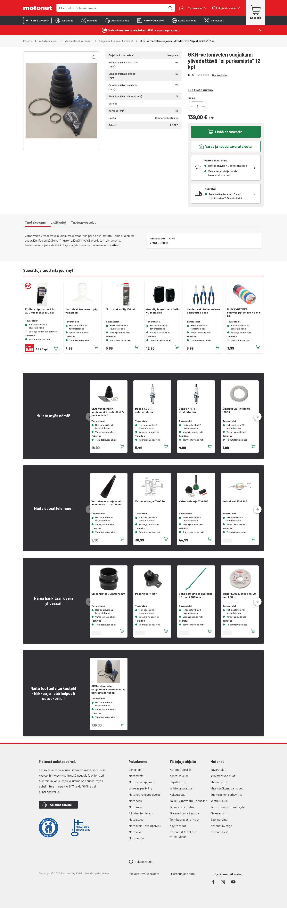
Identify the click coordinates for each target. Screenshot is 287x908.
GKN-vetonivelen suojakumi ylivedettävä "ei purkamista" (108, 412)
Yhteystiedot (218, 782)
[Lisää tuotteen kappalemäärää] (204, 106)
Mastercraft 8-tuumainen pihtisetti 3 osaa (203, 311)
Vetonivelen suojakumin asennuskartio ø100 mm (106, 503)
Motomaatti (136, 776)
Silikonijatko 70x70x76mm (108, 593)
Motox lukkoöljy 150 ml (120, 309)
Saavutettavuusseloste (144, 873)
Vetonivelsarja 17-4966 (193, 501)
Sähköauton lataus (141, 813)
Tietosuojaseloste (183, 873)
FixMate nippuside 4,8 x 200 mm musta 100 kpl (40, 311)
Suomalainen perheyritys (226, 794)
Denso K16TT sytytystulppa (188, 410)
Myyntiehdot (177, 782)
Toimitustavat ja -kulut (184, 819)
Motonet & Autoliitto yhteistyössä (182, 834)
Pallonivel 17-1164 (146, 593)
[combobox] (111, 8)
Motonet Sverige (221, 825)
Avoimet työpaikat (222, 776)
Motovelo (135, 832)
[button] (257, 416)
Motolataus (136, 819)
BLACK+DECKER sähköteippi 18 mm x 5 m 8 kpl (244, 312)
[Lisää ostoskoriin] (55, 348)
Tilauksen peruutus (181, 807)
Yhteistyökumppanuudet (226, 788)
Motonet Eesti (219, 832)
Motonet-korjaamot (142, 782)
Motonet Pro (137, 838)
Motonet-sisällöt (180, 769)
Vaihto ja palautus (181, 788)
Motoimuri (135, 807)
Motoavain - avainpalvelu (145, 825)
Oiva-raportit (218, 813)
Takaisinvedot (144, 861)
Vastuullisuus (219, 801)
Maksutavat (177, 794)
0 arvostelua (219, 75)
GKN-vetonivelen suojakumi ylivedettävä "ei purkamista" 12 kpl (108, 689)
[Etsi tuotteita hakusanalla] (170, 8)
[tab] (64, 20)
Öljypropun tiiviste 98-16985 (237, 410)
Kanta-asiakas (179, 776)
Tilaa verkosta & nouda (184, 813)
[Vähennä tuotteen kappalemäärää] (191, 106)
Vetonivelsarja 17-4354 (150, 501)
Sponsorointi (219, 819)
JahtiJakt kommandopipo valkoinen (82, 311)
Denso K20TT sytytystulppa (144, 410)
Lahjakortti (136, 769)
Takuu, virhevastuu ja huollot (188, 801)
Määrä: (192, 98)
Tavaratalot (218, 769)
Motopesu (135, 801)
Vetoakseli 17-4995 (235, 501)
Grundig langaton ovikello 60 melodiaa (163, 311)
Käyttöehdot (177, 825)
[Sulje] (260, 30)
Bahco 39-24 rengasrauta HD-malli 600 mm (195, 595)
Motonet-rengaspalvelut (144, 794)
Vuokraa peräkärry (140, 788)
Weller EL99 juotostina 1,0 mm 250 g (239, 595)
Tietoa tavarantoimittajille (227, 807)
